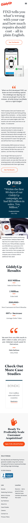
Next (25, 394)
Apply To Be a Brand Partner (14, 444)
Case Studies (5, 507)
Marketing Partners (6, 492)
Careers (3, 510)
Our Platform (5, 501)
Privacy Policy (5, 517)
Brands (3, 489)
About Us (4, 504)
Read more (14, 401)
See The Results (14, 42)
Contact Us (4, 513)
